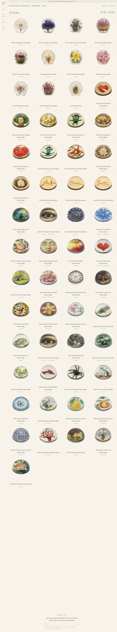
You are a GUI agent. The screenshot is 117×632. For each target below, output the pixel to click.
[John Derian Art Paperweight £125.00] (48, 181)
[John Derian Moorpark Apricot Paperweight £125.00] (103, 402)
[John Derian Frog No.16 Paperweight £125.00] (21, 339)
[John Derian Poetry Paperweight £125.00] (103, 181)
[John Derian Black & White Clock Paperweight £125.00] (76, 276)
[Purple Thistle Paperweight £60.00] (103, 24)
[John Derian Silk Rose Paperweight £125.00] (21, 465)
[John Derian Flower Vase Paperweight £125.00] (103, 434)
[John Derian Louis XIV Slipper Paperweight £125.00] (48, 371)
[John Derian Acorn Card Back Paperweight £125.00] (48, 308)
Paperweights (14, 12)
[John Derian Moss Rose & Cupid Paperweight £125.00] (21, 245)
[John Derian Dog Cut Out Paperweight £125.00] (48, 118)
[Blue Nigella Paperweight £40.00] (21, 87)
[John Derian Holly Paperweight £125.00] (21, 371)
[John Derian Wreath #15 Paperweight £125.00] (103, 150)
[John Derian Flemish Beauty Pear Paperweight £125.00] (76, 402)
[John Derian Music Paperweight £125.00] (76, 181)
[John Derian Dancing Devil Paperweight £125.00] (76, 118)
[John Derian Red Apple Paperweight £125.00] (76, 245)
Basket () (112, 6)
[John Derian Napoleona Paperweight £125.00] (21, 402)
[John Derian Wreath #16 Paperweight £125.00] (21, 181)
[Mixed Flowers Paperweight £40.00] (21, 55)
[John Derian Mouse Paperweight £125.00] (21, 276)
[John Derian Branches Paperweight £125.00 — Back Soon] (103, 339)
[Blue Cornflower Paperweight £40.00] (48, 24)
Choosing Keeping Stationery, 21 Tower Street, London (27, 6)
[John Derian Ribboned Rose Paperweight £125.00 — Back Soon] (48, 276)
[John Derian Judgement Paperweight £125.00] (103, 118)
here (49, 1)
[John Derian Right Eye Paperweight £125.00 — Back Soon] (48, 213)
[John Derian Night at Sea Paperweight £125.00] (21, 213)
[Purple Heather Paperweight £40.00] (48, 87)
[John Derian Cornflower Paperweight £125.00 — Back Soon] (103, 213)
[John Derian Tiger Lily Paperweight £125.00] (76, 150)
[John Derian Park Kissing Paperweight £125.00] (76, 339)
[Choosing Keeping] (3, 3)
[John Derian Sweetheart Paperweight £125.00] (103, 87)
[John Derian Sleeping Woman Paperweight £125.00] (48, 245)
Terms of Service (54, 628)
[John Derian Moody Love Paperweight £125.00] (21, 150)
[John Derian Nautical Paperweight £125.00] (76, 213)
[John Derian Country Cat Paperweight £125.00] (103, 276)
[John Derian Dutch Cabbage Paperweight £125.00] (21, 118)
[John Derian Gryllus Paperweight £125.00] (103, 309)
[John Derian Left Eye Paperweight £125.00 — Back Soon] (48, 339)
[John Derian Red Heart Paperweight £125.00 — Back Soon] (103, 245)
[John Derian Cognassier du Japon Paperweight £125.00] (76, 308)
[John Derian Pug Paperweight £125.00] (76, 434)
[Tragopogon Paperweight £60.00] (48, 55)
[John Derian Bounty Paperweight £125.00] (48, 402)
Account (105, 6)
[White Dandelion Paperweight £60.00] (21, 24)
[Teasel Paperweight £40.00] (76, 87)
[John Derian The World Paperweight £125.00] (21, 308)
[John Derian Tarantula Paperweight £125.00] (76, 371)
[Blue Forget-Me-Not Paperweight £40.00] (76, 24)
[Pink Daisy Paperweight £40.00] (103, 55)
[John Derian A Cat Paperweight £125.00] (103, 371)
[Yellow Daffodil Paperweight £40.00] (76, 55)
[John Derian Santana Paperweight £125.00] (48, 150)
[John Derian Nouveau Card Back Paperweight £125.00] (21, 434)
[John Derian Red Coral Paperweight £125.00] (48, 434)
